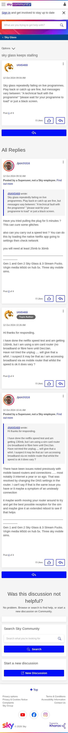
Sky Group (8, 705)
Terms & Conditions (55, 696)
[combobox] (31, 25)
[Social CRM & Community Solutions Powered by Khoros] (57, 726)
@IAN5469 (14, 193)
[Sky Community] (19, 4)
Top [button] (35, 689)
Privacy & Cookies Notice (15, 699)
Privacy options (10, 696)
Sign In (64, 5)
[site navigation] (3, 4)
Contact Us (59, 702)
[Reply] (60, 120)
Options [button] (6, 48)
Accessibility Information (53, 699)
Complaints (8, 702)
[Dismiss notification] (63, 12)
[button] (63, 63)
